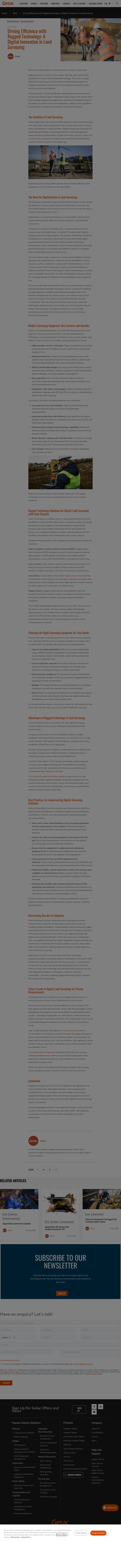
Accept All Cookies (98, 1533)
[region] (60, 1533)
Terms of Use (15, 1537)
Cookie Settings (80, 1533)
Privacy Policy (61, 1535)
